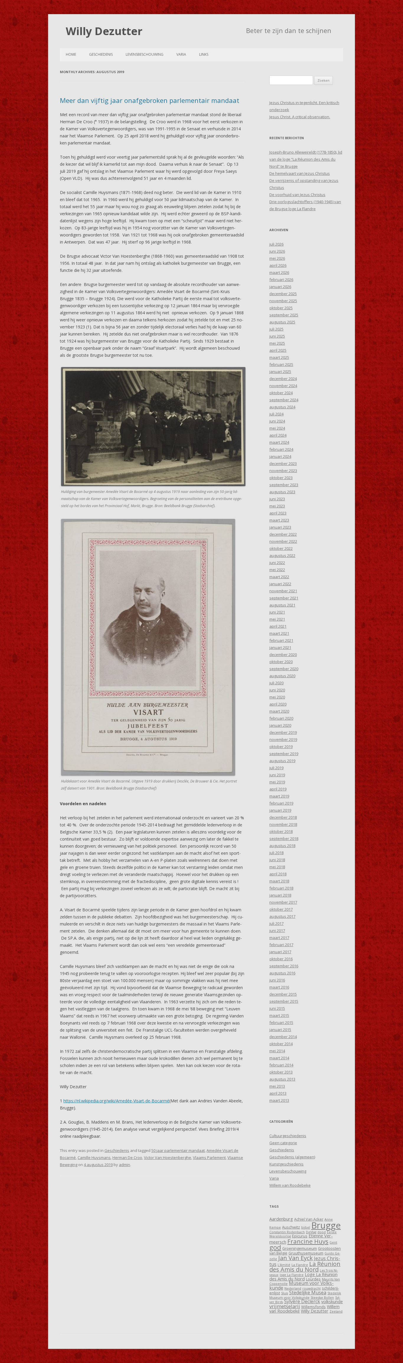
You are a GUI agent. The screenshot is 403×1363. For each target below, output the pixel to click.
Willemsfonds (313, 1306)
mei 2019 (277, 782)
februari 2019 (281, 803)
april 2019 (277, 789)
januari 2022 (280, 583)
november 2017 (283, 902)
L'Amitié (284, 1265)
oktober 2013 (281, 1072)
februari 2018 (281, 888)
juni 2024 (277, 421)
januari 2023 (280, 527)
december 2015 (283, 994)
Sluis (284, 1293)
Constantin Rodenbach (287, 1232)
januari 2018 (280, 895)
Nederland (292, 1288)
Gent (333, 1242)
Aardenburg (281, 1219)
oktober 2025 (281, 307)
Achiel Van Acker (308, 1219)
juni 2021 (277, 612)
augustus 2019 (282, 760)
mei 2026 (277, 258)
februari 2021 (281, 640)
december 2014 (283, 1036)
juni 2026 (277, 251)
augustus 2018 (282, 845)
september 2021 (283, 598)
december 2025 (283, 293)
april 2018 (277, 874)
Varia (181, 54)
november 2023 (283, 470)
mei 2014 (277, 1050)
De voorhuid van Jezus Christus (297, 194)
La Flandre (299, 1265)
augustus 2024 (282, 407)
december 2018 (283, 817)
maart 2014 (279, 1058)
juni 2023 (277, 499)
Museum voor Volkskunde (301, 1285)
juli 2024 (276, 414)
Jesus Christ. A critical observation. (299, 116)
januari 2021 (280, 647)
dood (321, 1232)
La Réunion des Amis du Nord (304, 1267)
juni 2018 (277, 859)
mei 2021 (277, 619)
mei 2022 (277, 569)
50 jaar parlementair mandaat (178, 1150)
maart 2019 (279, 796)
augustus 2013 (282, 1079)
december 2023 (283, 463)
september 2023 (283, 484)
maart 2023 (279, 520)
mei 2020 (277, 697)
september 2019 (283, 753)
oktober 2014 (281, 1043)
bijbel (305, 1227)
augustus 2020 (282, 675)
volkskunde (332, 1301)
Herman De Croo (127, 1157)
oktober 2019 (281, 746)
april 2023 (277, 513)
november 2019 (283, 739)
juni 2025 (277, 336)
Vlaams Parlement (209, 1157)
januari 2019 (280, 810)
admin (124, 1164)
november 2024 (283, 385)
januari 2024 (280, 456)
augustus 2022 (282, 555)
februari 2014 (281, 1065)
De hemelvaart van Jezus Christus (299, 173)
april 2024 (277, 435)
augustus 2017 (282, 916)
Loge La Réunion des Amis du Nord (303, 1276)
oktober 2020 (281, 661)
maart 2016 (279, 987)
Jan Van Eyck (295, 1258)
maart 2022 (279, 576)
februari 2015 (281, 1022)
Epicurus (299, 1236)
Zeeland (336, 1311)
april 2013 (277, 1093)
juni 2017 (277, 930)
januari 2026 (280, 286)
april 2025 (277, 350)
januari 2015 (280, 1029)
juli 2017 (276, 923)
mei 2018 (277, 866)
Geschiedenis (101, 54)
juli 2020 (276, 682)
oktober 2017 (281, 909)
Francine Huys (307, 1241)
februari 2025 (281, 364)
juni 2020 (277, 690)
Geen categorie (283, 1142)
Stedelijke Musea (307, 1292)
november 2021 (283, 590)
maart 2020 (279, 711)
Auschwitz (291, 1227)
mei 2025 (277, 343)
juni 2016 (277, 980)
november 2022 (283, 541)
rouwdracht (311, 1288)
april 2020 (277, 704)
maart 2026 (279, 272)
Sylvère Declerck (302, 1301)
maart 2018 (279, 881)
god (275, 1247)
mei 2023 (277, 506)
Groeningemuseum (299, 1248)
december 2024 (283, 378)
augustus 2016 (282, 973)
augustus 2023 (282, 491)
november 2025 (283, 300)
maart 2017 (279, 937)
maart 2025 (279, 357)
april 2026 (277, 265)
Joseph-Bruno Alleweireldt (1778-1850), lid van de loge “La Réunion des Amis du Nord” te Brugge (305, 159)
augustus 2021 (282, 605)
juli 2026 (276, 244)
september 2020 (283, 668)
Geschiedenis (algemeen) (292, 1157)
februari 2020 (281, 718)
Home (71, 54)
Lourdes (313, 1279)
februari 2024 (281, 449)
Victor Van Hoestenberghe (167, 1157)
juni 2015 (277, 1008)
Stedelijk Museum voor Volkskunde (305, 1295)
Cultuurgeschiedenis (287, 1135)
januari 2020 (280, 725)
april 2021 (277, 626)
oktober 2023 (281, 477)
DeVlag (311, 1232)
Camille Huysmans (94, 1157)
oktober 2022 (281, 548)
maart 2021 (279, 633)
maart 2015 (279, 1015)
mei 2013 (277, 1086)
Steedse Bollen (322, 1297)
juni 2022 (277, 562)
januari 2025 (280, 371)
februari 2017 (281, 944)
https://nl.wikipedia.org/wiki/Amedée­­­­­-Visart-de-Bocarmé (116, 1101)
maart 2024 (279, 442)
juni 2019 (277, 774)
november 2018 (283, 824)
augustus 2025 (282, 322)
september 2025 (283, 315)
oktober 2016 (281, 958)
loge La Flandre (292, 1275)
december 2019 (283, 732)
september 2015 (283, 1001)
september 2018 (283, 838)
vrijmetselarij (284, 1306)
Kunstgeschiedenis (286, 1164)
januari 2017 (280, 951)
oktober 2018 (281, 831)
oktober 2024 (281, 392)
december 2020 (283, 654)
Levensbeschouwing (144, 54)
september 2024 (283, 399)
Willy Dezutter (104, 31)
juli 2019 (276, 767)
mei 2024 (277, 428)
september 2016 (283, 966)
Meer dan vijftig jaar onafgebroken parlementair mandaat (149, 100)
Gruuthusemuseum (306, 1253)
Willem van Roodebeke (290, 1185)
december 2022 (283, 534)
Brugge (326, 1225)
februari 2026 (281, 279)
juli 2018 (276, 852)
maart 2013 (279, 1100)
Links (203, 54)
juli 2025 (276, 329)
